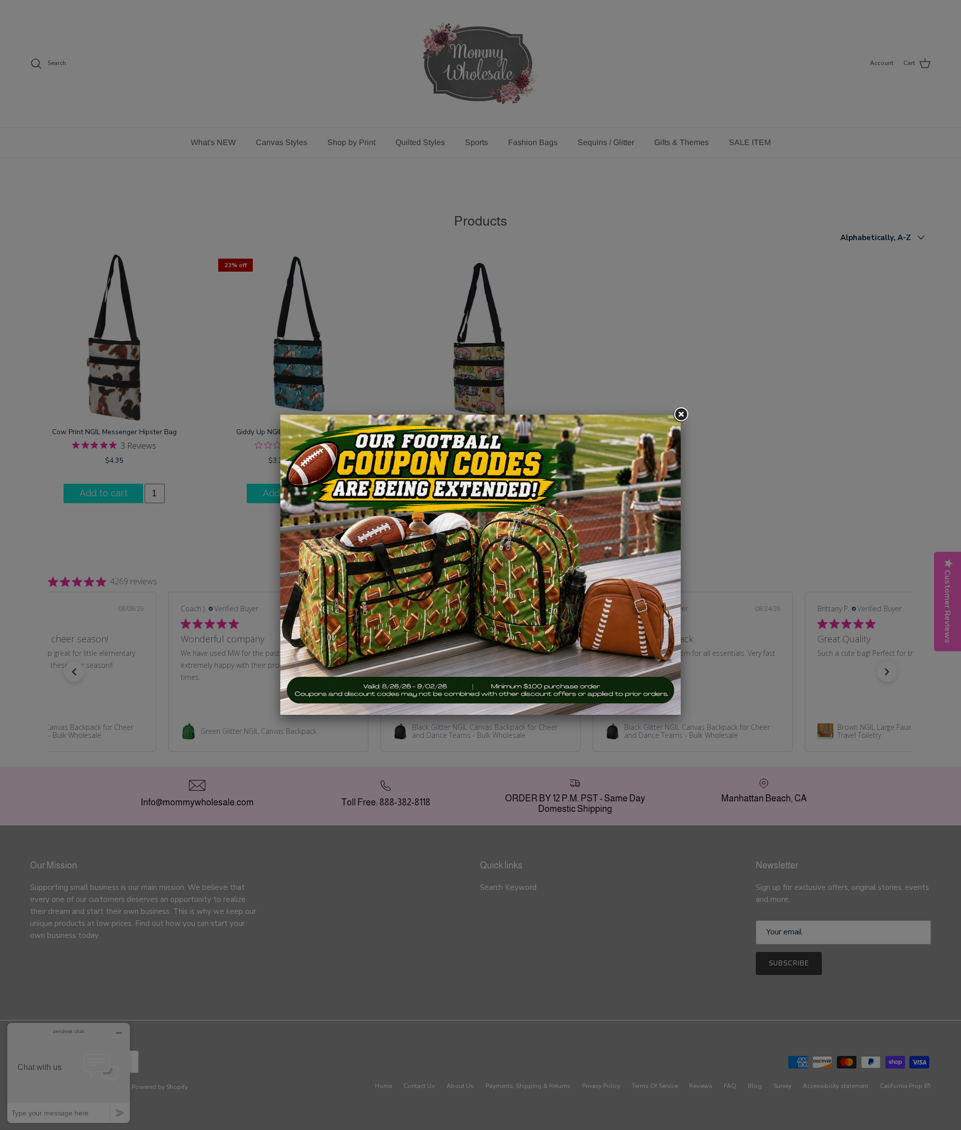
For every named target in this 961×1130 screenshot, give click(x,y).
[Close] (681, 415)
